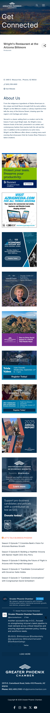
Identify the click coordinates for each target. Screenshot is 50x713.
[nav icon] (43, 5)
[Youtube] (35, 707)
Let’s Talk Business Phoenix (18, 538)
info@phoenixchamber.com (34, 689)
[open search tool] (37, 5)
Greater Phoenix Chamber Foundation (25, 614)
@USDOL (12, 636)
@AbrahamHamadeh (32, 639)
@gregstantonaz (15, 639)
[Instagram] (19, 707)
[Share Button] (43, 45)
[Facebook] (14, 707)
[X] (30, 707)
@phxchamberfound (14, 617)
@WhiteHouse (23, 636)
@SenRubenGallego (16, 641)
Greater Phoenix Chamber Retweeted (28, 611)
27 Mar (26, 617)
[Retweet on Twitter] (14, 611)
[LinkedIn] (25, 707)
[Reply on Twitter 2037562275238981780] (9, 645)
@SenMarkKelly (36, 636)
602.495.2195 (15, 689)
